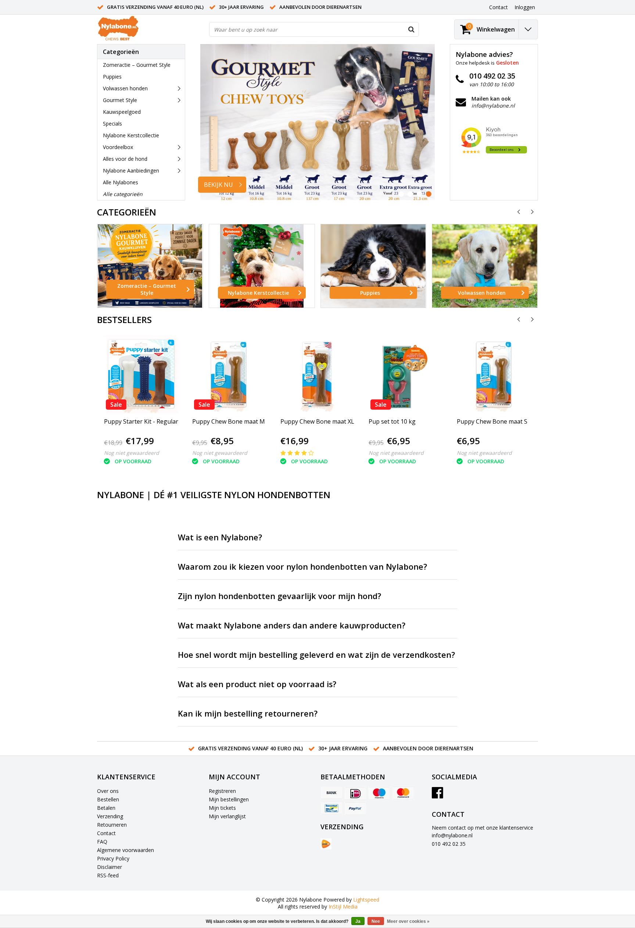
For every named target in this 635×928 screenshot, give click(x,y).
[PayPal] (355, 808)
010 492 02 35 (449, 843)
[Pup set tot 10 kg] (403, 374)
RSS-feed (108, 875)
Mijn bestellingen (229, 799)
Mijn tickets (222, 807)
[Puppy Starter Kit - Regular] (141, 374)
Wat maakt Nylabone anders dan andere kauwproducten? (291, 625)
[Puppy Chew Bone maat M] (229, 374)
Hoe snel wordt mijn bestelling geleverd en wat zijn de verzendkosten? (316, 654)
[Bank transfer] (331, 793)
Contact (106, 833)
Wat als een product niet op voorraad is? (257, 684)
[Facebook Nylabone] (437, 795)
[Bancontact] (331, 808)
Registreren (222, 790)
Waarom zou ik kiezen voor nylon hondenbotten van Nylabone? (302, 566)
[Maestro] (379, 793)
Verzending (110, 816)
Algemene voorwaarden (125, 850)
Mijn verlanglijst (227, 816)
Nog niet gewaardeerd (131, 452)
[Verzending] (325, 843)
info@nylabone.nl (452, 835)
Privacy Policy (113, 858)
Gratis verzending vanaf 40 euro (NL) (155, 7)
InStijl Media (343, 906)
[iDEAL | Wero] (355, 793)
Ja (357, 921)
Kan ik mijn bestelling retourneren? (248, 713)
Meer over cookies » (408, 921)
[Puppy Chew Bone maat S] (492, 374)
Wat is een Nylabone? (220, 537)
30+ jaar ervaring (241, 7)
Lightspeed (366, 899)
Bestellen (108, 799)
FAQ (102, 841)
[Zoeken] (411, 29)
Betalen (106, 807)
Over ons (108, 790)
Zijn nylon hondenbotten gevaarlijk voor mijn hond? (279, 596)
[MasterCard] (403, 793)
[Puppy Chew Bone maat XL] (317, 374)
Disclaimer (109, 866)
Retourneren (112, 824)
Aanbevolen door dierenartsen (320, 7)
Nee (376, 921)
